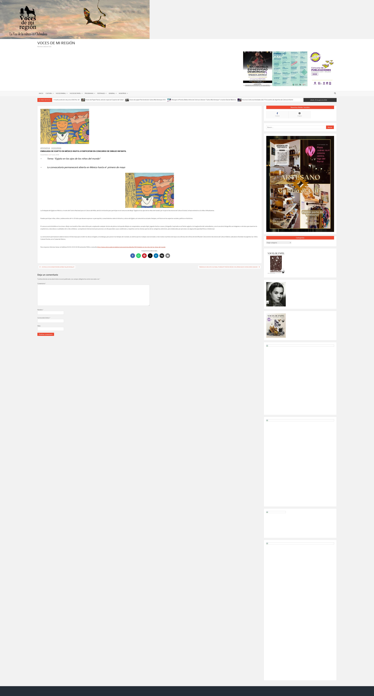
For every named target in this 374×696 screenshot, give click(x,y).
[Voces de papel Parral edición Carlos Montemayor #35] (127, 100)
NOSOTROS (122, 93)
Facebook (277, 115)
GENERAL (112, 93)
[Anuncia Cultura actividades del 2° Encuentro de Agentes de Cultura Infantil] (240, 100)
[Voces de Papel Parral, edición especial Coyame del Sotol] (83, 100)
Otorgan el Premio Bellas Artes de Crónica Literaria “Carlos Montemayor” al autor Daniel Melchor (204, 100)
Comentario (41, 283)
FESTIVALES (101, 93)
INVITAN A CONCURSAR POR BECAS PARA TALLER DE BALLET (58, 267)
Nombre (40, 310)
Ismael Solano (44, 155)
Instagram (299, 115)
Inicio (41, 93)
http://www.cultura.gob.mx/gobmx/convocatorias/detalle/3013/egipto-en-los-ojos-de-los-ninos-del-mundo (131, 247)
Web (38, 326)
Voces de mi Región (56, 43)
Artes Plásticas (45, 148)
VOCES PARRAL (61, 93)
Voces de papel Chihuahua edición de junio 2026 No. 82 (61, 100)
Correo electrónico (43, 318)
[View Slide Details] (290, 68)
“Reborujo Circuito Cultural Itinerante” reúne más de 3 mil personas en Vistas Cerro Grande (228, 267)
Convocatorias (56, 148)
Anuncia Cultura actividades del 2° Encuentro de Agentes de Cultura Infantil (267, 100)
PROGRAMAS (89, 93)
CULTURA (49, 93)
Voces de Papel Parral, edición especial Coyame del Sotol (105, 100)
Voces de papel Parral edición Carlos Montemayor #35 (148, 100)
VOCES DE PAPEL (75, 93)
